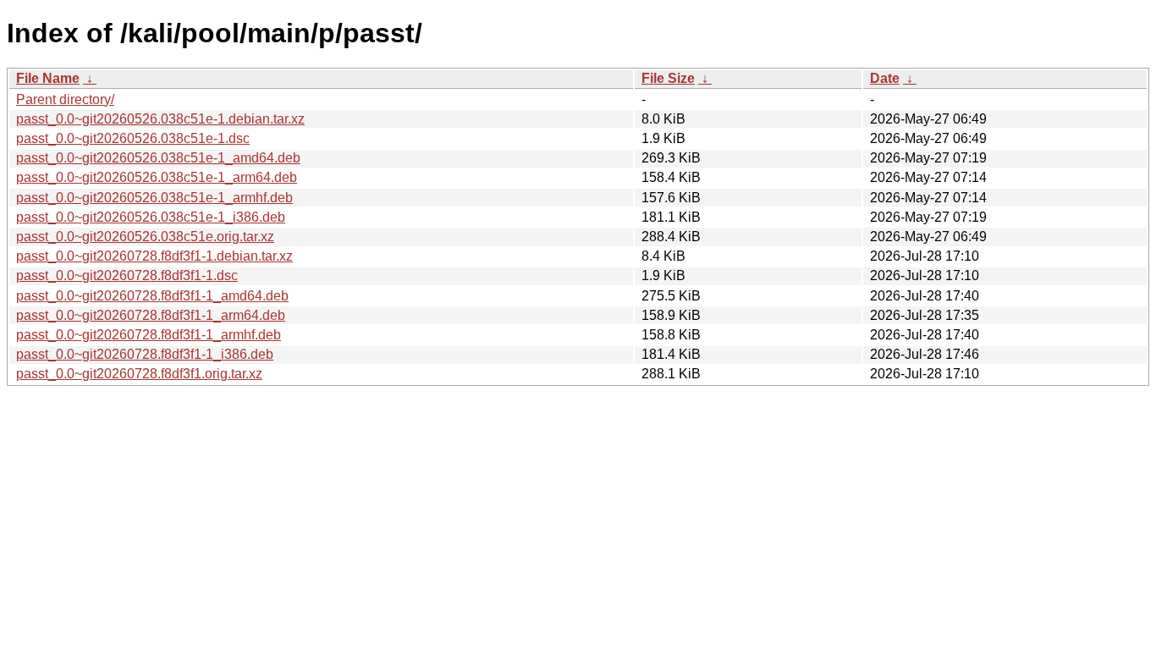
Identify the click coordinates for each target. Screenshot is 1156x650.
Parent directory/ (65, 99)
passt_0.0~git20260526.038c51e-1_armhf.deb (154, 197)
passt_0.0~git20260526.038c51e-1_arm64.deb (156, 177)
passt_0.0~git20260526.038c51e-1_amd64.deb (158, 158)
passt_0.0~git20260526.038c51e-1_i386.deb (150, 217)
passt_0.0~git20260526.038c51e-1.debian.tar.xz (160, 119)
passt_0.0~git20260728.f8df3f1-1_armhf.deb (148, 335)
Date (885, 78)
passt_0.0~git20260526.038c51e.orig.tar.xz (145, 236)
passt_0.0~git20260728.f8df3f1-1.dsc (127, 275)
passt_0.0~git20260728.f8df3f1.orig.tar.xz (139, 373)
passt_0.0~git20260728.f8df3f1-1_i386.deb (144, 354)
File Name (48, 78)
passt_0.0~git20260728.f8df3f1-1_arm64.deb (150, 315)
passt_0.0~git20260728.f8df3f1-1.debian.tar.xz (154, 256)
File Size (668, 78)
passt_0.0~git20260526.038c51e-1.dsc (133, 138)
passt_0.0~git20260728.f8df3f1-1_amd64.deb (152, 296)
